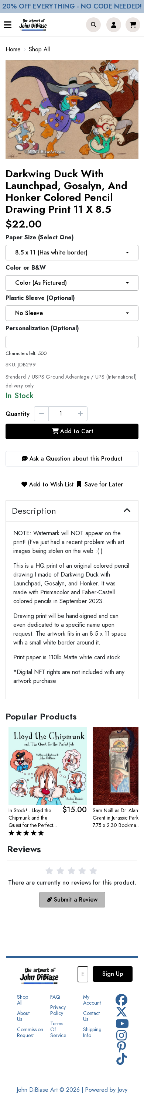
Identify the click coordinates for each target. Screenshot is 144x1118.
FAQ (55, 997)
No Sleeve (29, 313)
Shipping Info (92, 1032)
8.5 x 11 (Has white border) (51, 252)
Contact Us (91, 1016)
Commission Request (30, 1032)
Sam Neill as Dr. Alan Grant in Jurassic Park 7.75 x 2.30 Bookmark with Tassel (116, 818)
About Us (23, 1016)
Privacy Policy (58, 1010)
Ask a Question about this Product (75, 458)
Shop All (39, 49)
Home (13, 49)
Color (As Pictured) (41, 282)
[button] (93, 24)
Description (34, 511)
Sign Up (112, 974)
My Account (92, 999)
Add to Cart (76, 431)
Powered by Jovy (106, 1089)
